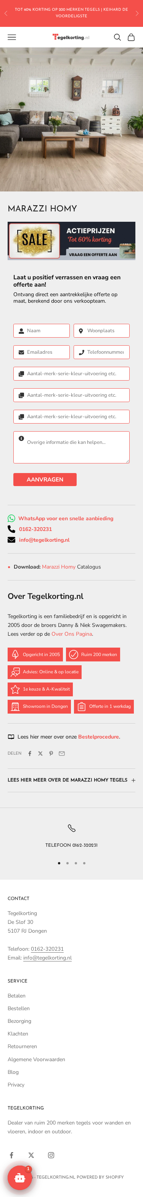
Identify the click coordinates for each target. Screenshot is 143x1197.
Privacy (16, 1084)
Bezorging (19, 1021)
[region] (71, 836)
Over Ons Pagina (71, 634)
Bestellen (19, 1008)
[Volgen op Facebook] (11, 1155)
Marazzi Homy (59, 566)
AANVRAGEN (45, 479)
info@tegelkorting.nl (44, 540)
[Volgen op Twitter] (31, 1155)
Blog (13, 1072)
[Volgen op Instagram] (51, 1155)
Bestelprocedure (98, 736)
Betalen (17, 995)
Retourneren (22, 1046)
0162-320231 (35, 529)
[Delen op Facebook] (30, 753)
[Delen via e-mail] (62, 753)
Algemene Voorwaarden (36, 1059)
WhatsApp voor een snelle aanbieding (65, 518)
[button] (20, 1178)
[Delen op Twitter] (40, 753)
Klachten (18, 1033)
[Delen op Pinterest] (51, 753)
